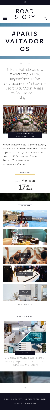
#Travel (25, 352)
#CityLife (25, 63)
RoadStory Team (26, 136)
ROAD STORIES (25, 304)
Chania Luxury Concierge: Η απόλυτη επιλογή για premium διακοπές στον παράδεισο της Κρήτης (25, 361)
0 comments (27, 134)
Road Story (25, 14)
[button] (5, 18)
